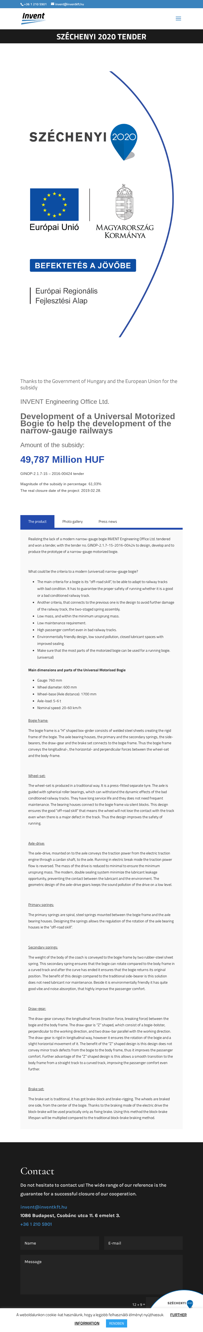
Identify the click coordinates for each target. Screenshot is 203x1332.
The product (37, 521)
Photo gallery (72, 521)
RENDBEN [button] (116, 1323)
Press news (108, 521)
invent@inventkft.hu (43, 1207)
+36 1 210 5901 (35, 4)
